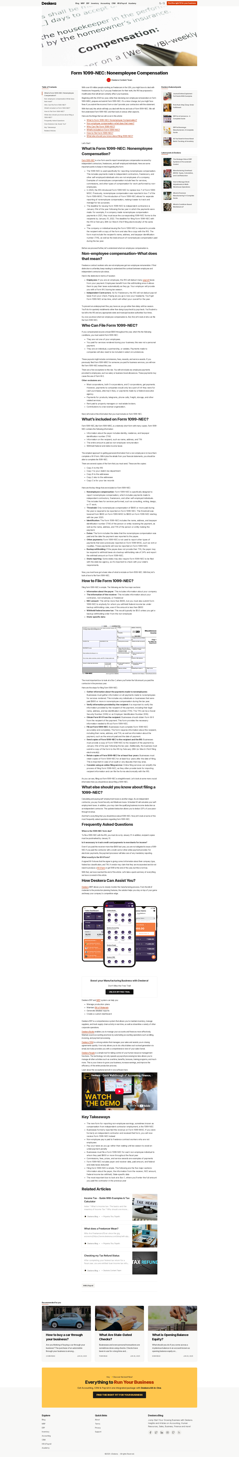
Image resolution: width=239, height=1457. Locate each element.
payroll (146, 280)
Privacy (98, 1428)
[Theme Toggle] (160, 3)
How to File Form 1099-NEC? (54, 111)
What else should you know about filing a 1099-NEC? (59, 116)
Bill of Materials (101, 1007)
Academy (132, 3)
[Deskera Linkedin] (161, 1432)
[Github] (173, 1432)
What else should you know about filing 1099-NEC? (110, 136)
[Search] (164, 3)
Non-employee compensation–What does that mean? (59, 100)
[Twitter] (156, 1432)
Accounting (105, 3)
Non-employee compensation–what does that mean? (110, 123)
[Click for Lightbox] (119, 649)
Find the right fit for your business (182, 3)
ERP (87, 3)
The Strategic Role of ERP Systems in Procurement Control (182, 161)
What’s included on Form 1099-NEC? (57, 108)
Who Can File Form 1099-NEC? (55, 105)
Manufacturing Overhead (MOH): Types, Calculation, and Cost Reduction (183, 173)
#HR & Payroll (88, 1286)
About (97, 1420)
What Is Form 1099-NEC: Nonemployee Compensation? (59, 94)
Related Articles (50, 131)
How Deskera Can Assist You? (55, 124)
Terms (97, 1424)
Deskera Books (88, 1032)
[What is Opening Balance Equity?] (172, 1318)
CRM (113, 3)
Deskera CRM (87, 1042)
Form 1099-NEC (88, 160)
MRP (83, 3)
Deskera (85, 887)
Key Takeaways (50, 127)
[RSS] (179, 1432)
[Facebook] (150, 1432)
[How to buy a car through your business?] (66, 1318)
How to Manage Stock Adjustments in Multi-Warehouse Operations (181, 184)
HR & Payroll (122, 3)
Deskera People (88, 1053)
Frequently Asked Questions (54, 121)
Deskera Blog (155, 1415)
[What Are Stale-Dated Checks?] (119, 1318)
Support (98, 1432)
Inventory (95, 3)
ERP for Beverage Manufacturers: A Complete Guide (183, 129)
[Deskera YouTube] (167, 1432)
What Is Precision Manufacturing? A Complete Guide (183, 195)
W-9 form (101, 868)
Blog (77, 3)
